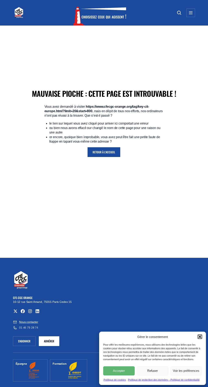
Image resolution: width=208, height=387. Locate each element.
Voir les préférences (186, 370)
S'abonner (27, 342)
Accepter (119, 370)
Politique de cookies (115, 379)
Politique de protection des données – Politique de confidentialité (164, 379)
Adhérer (49, 341)
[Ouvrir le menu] (190, 13)
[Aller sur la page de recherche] (179, 13)
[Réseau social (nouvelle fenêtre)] (15, 311)
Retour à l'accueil (104, 152)
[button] (200, 337)
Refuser (152, 370)
